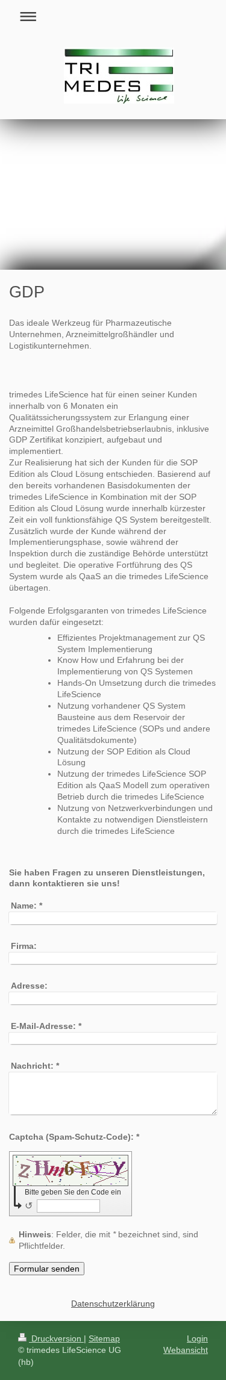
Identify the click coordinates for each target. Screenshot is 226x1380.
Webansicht (185, 1350)
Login (197, 1338)
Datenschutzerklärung (113, 1303)
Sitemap (104, 1338)
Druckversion (56, 1338)
